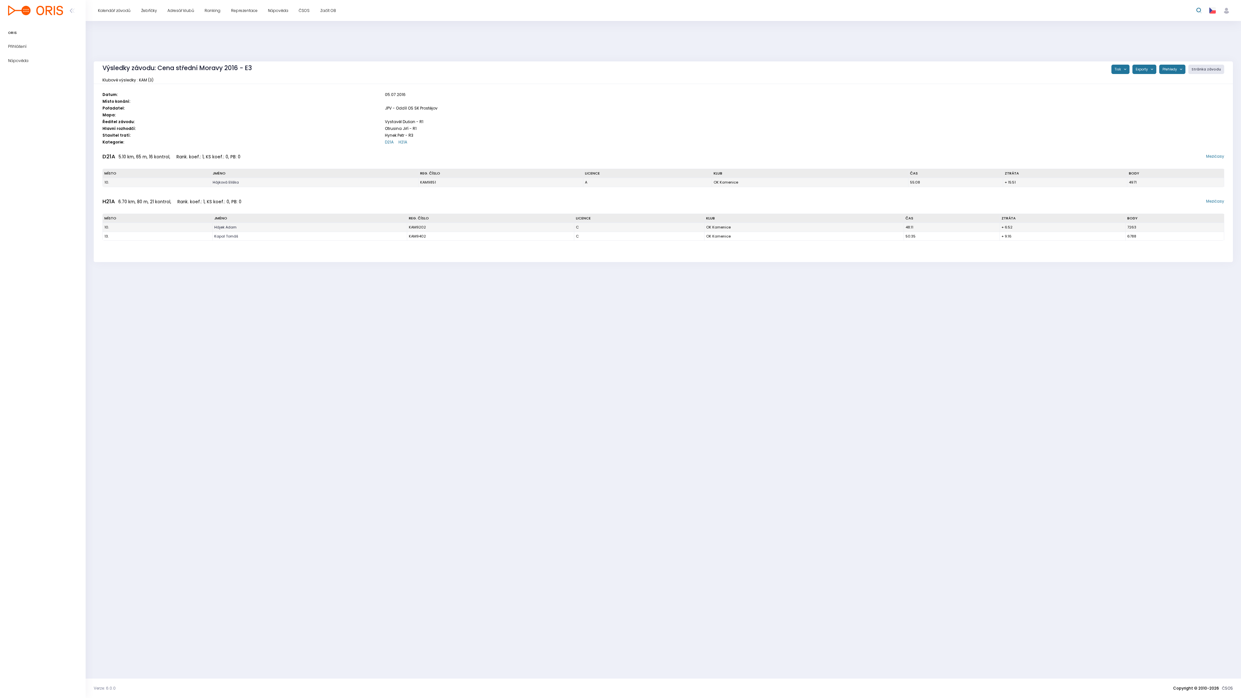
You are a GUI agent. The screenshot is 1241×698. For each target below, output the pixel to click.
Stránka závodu (1206, 69)
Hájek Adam (225, 227)
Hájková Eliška (226, 182)
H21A (402, 142)
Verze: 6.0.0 (105, 688)
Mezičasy (1215, 156)
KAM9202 (417, 227)
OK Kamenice (726, 182)
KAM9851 (428, 182)
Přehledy (1170, 69)
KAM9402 (417, 236)
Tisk (1118, 69)
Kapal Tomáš (226, 236)
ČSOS (1227, 688)
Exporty (1142, 69)
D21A (389, 142)
